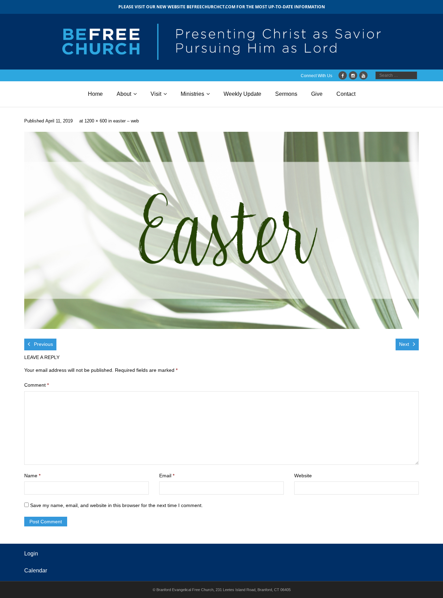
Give (317, 94)
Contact (345, 94)
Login (31, 553)
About (124, 94)
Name (32, 475)
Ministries (192, 94)
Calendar (35, 570)
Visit (156, 94)
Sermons (286, 94)
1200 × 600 (95, 121)
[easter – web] (221, 230)
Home (95, 94)
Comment (36, 385)
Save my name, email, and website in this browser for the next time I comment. (116, 505)
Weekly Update (242, 94)
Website (303, 475)
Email (166, 475)
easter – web (126, 121)
